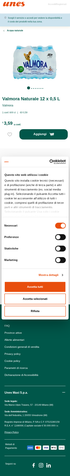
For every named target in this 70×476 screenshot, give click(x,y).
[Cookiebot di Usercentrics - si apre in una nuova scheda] (50, 161)
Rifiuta (35, 311)
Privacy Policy (11, 432)
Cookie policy (12, 360)
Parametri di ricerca (16, 367)
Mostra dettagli (49, 274)
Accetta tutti (35, 286)
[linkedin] (48, 465)
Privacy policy (12, 353)
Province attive (13, 332)
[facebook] (33, 465)
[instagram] (41, 465)
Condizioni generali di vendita (21, 346)
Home (7, 3)
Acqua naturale (15, 30)
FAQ (7, 325)
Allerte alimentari (14, 339)
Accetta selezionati (35, 298)
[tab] (28, 87)
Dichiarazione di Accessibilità (21, 374)
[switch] (60, 237)
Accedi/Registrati (57, 4)
